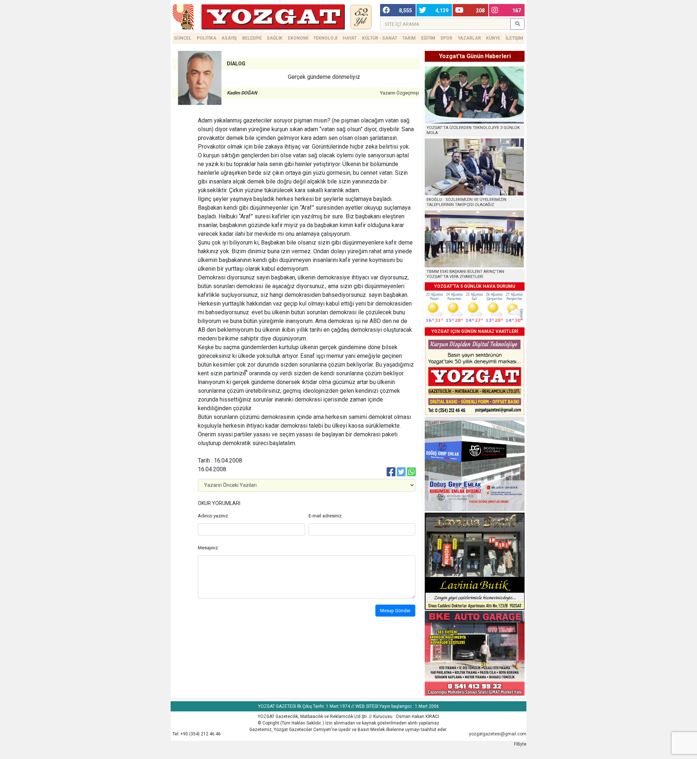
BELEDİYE (252, 38)
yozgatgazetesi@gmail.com (497, 733)
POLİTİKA (206, 38)
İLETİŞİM (514, 38)
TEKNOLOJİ (325, 38)
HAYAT (349, 38)
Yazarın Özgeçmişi (399, 93)
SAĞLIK (274, 38)
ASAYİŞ (229, 38)
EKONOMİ (298, 38)
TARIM (409, 38)
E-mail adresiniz (325, 515)
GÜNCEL (182, 38)
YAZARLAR (469, 38)
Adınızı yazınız (213, 515)
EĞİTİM (428, 38)
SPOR (446, 38)
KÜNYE (493, 38)
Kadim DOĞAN (242, 93)
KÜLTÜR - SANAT (379, 38)
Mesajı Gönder (395, 610)
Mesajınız (208, 547)
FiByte (520, 744)
